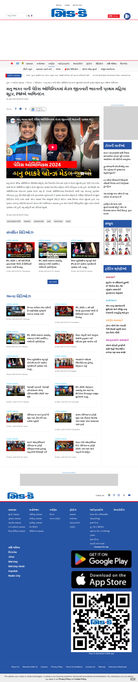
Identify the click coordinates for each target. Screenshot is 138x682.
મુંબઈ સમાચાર (13, 514)
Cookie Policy (80, 679)
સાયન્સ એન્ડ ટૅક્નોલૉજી (100, 531)
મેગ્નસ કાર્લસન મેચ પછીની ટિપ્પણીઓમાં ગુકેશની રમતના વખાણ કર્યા (39, 310)
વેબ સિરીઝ (33, 527)
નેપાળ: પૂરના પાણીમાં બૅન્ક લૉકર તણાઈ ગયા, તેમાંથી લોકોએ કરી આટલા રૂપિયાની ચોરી (41, 75)
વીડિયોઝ (99, 63)
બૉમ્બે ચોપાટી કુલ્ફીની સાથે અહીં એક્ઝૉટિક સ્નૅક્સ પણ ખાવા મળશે (115, 349)
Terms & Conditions (74, 667)
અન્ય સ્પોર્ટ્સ (55, 518)
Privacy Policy (57, 667)
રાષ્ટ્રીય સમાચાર (14, 523)
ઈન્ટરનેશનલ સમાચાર (16, 527)
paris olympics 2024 (13, 221)
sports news (58, 221)
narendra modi (39, 221)
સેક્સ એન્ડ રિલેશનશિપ (99, 514)
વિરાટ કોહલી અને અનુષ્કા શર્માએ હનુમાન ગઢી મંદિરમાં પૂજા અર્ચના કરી (87, 338)
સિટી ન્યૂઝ (27, 69)
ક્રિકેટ (29, 83)
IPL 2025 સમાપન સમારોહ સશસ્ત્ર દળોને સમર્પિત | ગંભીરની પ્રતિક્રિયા (50, 264)
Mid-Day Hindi (77, 5)
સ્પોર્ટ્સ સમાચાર (18, 83)
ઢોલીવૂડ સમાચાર (35, 518)
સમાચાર (29, 63)
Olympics (27, 221)
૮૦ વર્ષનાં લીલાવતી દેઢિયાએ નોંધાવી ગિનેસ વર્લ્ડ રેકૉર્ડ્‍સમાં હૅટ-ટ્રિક (116, 183)
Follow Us (40, 109)
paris (49, 221)
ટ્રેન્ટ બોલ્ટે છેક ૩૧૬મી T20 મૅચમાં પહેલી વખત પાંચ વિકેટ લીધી (116, 329)
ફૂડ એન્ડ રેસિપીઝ (97, 527)
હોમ (8, 83)
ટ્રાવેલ (92, 535)
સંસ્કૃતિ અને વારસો (97, 544)
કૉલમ (58, 69)
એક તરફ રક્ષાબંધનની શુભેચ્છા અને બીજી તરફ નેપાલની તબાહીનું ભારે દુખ (117, 309)
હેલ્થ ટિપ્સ (94, 523)
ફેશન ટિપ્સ (94, 539)
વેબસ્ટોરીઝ (77, 63)
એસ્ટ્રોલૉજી (95, 518)
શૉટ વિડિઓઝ (72, 69)
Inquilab (67, 5)
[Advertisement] (69, 40)
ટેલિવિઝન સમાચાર (36, 531)
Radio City (14, 575)
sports (68, 221)
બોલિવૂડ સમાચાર (35, 514)
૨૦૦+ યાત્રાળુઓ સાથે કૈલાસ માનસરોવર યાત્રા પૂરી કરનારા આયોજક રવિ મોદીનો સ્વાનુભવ (117, 156)
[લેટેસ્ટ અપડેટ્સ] (23, 64)
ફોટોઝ (89, 63)
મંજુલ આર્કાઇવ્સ (108, 69)
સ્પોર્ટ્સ (51, 63)
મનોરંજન (41, 63)
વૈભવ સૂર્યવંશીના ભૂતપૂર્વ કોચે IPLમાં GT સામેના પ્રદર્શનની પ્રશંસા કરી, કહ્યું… (83, 264)
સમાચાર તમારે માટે (44, 69)
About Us (15, 667)
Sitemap (101, 667)
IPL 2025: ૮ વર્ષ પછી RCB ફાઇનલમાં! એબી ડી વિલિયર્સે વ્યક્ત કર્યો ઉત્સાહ (18, 264)
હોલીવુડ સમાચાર (35, 523)
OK (133, 679)
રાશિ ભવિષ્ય (111, 63)
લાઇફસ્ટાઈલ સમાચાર (116, 340)
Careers (44, 667)
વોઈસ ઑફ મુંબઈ (89, 69)
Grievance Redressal (118, 667)
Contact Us (90, 667)
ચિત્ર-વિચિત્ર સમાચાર (16, 531)
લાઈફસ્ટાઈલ (63, 63)
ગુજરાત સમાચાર (14, 518)
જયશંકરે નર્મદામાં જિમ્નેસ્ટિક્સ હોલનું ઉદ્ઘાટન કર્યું (84, 362)
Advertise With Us (30, 667)
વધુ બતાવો (53, 282)
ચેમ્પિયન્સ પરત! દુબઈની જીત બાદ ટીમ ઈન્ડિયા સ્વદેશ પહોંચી (38, 418)
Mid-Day (59, 5)
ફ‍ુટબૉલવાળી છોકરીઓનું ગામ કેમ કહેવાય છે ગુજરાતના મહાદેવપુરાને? (116, 169)
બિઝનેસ (123, 63)
